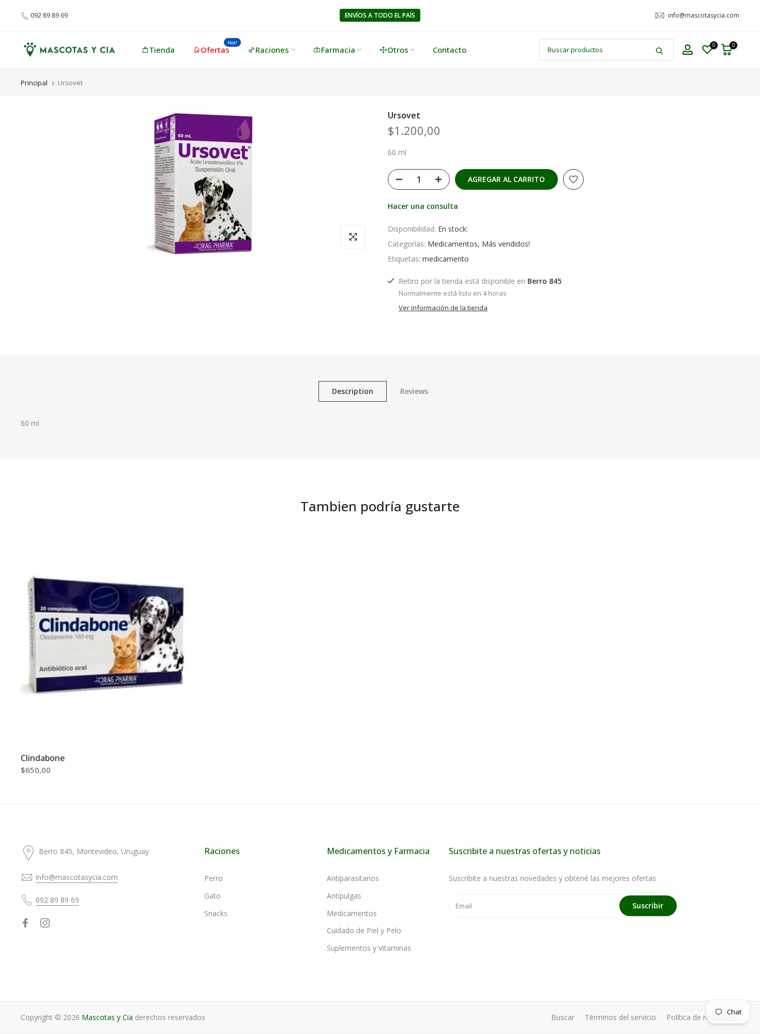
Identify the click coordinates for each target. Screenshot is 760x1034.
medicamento (445, 259)
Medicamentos (453, 244)
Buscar (562, 1017)
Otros (397, 49)
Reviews (414, 391)
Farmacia (338, 49)
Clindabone (43, 758)
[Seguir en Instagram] (45, 923)
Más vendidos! (506, 244)
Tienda (162, 49)
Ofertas (219, 49)
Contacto (449, 49)
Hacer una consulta (423, 206)
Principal (34, 83)
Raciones (272, 49)
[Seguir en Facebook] (25, 923)
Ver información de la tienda (443, 307)
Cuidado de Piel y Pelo (364, 930)
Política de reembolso (702, 1017)
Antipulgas (344, 896)
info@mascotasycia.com (703, 15)
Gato (212, 896)
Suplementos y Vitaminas (369, 948)
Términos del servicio (620, 1017)
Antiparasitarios (353, 878)
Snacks (215, 913)
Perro (213, 878)
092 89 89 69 (49, 15)
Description (352, 391)
